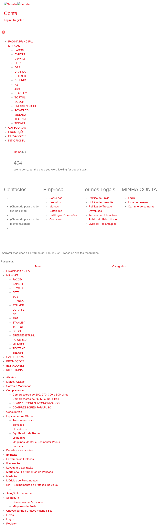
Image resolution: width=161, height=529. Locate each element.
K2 (16, 84)
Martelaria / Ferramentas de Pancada (29, 471)
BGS (17, 67)
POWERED (21, 110)
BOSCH (19, 101)
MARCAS (14, 45)
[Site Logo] (17, 4)
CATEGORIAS (17, 127)
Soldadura (12, 497)
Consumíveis (14, 411)
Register (11, 523)
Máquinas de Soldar (25, 506)
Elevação (18, 424)
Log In (10, 519)
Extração (11, 454)
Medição (11, 476)
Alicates (11, 377)
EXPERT (20, 54)
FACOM (19, 50)
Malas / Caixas (15, 381)
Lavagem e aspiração (19, 467)
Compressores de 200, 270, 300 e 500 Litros (40, 394)
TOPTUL (20, 97)
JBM (17, 88)
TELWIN (20, 123)
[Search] (39, 261)
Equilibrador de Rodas (26, 433)
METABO (20, 114)
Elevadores (20, 429)
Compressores (15, 390)
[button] (2, 256)
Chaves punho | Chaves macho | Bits (29, 510)
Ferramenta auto (23, 420)
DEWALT (20, 58)
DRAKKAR (21, 71)
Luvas (10, 514)
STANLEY (21, 93)
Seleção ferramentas (19, 493)
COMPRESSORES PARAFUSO (32, 407)
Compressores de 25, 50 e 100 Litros (36, 398)
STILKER (20, 76)
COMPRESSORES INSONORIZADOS (36, 403)
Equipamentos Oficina (20, 416)
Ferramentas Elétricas (20, 459)
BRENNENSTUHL (26, 106)
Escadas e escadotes (19, 450)
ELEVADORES (17, 136)
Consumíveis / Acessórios (28, 502)
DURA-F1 (21, 80)
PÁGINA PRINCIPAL (20, 41)
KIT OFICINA (16, 140)
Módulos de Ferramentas (22, 480)
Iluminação (13, 463)
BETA (18, 63)
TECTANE (21, 119)
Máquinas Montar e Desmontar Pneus (36, 441)
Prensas (18, 446)
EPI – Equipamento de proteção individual (32, 484)
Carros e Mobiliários (18, 386)
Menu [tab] (38, 266)
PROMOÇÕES (17, 131)
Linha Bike (19, 437)
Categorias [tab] (119, 266)
